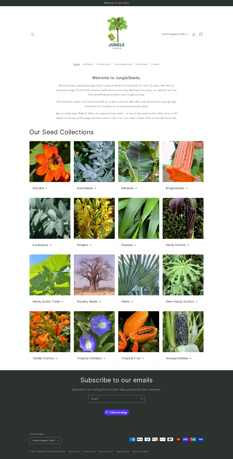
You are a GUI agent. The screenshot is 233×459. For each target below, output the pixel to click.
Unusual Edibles (177, 358)
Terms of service (106, 451)
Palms (125, 301)
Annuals (38, 188)
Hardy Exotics (176, 245)
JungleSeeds (42, 452)
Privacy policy (74, 451)
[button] (32, 34)
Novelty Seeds (87, 301)
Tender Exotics (43, 358)
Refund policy (90, 451)
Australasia (85, 188)
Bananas (127, 188)
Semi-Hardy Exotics (180, 301)
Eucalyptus (40, 245)
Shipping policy (122, 451)
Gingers (82, 245)
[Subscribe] (141, 399)
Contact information (140, 451)
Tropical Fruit (130, 358)
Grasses (127, 245)
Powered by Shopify (56, 452)
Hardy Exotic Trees (46, 301)
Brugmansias (175, 188)
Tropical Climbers (89, 358)
